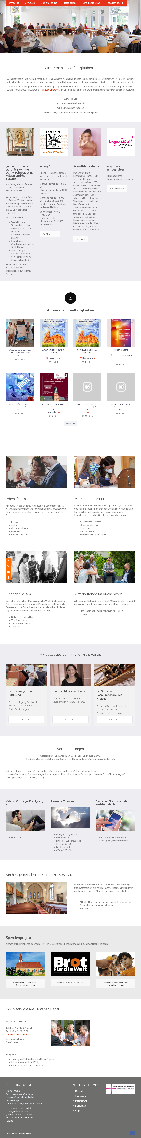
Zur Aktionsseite (49, 234)
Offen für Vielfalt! (64, 850)
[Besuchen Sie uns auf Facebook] (10, 577)
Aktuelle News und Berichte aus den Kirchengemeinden (105, 902)
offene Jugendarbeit (89, 525)
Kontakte (84, 908)
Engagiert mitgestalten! (67, 834)
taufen (14, 525)
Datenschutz (81, 1101)
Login (77, 1110)
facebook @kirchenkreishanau (115, 837)
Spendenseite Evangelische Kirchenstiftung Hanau (25, 984)
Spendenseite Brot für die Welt (70, 983)
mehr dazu (81, 239)
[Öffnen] (20, 333)
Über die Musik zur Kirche (69, 691)
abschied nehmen (19, 528)
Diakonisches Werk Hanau (23, 617)
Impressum (80, 1096)
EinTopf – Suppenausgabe (68, 840)
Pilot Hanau (85, 528)
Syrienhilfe (16, 626)
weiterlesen (26, 719)
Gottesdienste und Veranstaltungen (96, 905)
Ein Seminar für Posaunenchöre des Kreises (109, 694)
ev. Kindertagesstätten (90, 521)
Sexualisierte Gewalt (21, 623)
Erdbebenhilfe (62, 837)
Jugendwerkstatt (87, 531)
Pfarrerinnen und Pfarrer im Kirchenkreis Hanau (101, 610)
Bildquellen (80, 1105)
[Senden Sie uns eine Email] (10, 572)
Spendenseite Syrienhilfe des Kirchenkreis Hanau (115, 984)
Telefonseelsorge (19, 620)
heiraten (15, 522)
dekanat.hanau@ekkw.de (18, 1034)
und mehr (15, 531)
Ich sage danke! (63, 844)
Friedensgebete (63, 847)
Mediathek (16, 837)
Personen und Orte (20, 534)
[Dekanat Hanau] (10, 560)
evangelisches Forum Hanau (93, 534)
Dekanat (84, 614)
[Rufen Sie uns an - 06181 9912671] (10, 566)
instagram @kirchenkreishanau (115, 840)
